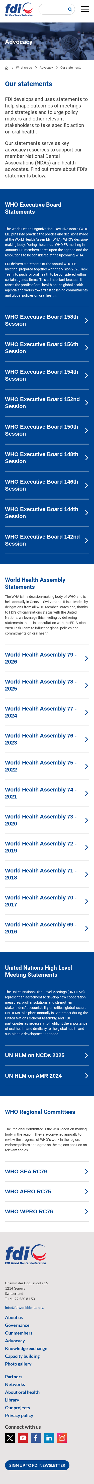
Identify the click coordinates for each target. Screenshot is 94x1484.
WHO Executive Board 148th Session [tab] (41, 457)
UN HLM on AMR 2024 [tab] (33, 1076)
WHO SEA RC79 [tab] (26, 1171)
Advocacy (46, 67)
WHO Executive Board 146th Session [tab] (41, 485)
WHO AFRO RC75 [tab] (28, 1191)
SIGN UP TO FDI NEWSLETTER (37, 1465)
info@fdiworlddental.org (24, 1307)
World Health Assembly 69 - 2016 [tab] (40, 928)
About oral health (22, 1392)
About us (14, 1317)
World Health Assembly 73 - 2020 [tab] (40, 820)
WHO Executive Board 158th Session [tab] (41, 320)
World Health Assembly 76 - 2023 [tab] (40, 739)
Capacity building (22, 1356)
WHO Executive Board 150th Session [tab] (41, 430)
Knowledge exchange (26, 1348)
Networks (15, 1384)
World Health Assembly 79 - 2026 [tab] (40, 658)
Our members (18, 1333)
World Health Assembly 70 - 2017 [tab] (40, 901)
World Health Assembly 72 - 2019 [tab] (40, 847)
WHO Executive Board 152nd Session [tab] (42, 402)
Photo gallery (18, 1364)
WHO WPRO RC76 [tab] (29, 1211)
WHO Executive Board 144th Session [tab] (41, 512)
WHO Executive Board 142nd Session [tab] (42, 540)
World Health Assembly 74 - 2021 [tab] (40, 793)
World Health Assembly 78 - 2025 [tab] (40, 685)
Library (12, 1400)
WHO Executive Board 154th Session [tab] (41, 375)
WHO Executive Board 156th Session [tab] (41, 347)
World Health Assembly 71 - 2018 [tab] (40, 874)
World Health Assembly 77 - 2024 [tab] (40, 712)
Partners (13, 1376)
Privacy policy (19, 1415)
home (7, 68)
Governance (17, 1325)
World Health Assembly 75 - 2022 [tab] (40, 766)
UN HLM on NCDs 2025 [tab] (34, 1055)
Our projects (17, 1407)
